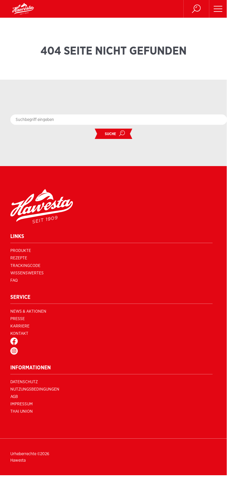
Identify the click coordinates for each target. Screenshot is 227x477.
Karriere (20, 326)
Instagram (21, 350)
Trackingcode (25, 265)
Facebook (20, 341)
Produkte (20, 250)
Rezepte (18, 257)
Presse (17, 318)
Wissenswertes (27, 273)
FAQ (14, 280)
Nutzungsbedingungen (34, 389)
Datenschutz (24, 381)
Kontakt (19, 333)
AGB (14, 396)
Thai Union (21, 411)
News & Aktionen (28, 311)
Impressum (21, 403)
